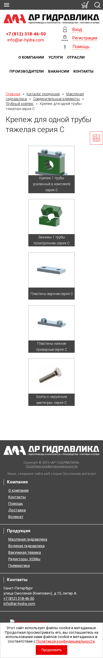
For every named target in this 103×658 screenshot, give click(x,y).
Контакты (83, 71)
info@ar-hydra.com (25, 40)
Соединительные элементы (56, 99)
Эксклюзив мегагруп (79, 474)
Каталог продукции (43, 94)
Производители (26, 71)
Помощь (15, 503)
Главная (13, 94)
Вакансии (58, 71)
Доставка (17, 510)
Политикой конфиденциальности (65, 641)
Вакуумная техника (24, 552)
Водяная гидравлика (26, 546)
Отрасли (76, 57)
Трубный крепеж (19, 103)
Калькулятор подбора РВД (96, 138)
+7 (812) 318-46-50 (26, 34)
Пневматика (19, 565)
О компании (31, 57)
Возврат (15, 517)
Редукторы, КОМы (24, 559)
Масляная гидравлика (27, 539)
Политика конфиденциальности (52, 466)
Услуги (55, 57)
